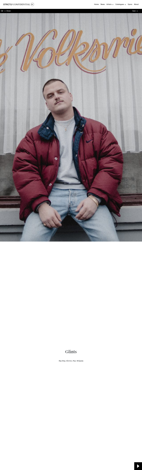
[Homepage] (18, 4)
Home (96, 4)
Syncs (130, 4)
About (136, 4)
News (103, 4)
